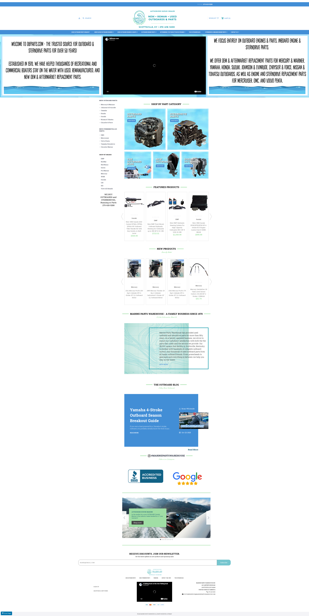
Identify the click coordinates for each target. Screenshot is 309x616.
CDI (102, 183)
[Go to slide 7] (170, 539)
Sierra (103, 168)
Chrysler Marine (107, 147)
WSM (103, 177)
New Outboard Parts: (108, 100)
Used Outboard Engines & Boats (126, 32)
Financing (156, 578)
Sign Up (96, 586)
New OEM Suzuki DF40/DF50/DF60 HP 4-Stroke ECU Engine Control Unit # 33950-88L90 (199, 227)
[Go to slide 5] (167, 539)
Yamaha (104, 110)
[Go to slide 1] (160, 539)
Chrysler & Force (107, 122)
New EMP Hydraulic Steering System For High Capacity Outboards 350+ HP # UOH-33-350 (177, 227)
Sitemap (169, 614)
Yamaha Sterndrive (108, 144)
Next (210, 216)
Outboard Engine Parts (148, 32)
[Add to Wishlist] (140, 199)
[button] (52, 66)
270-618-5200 (207, 4)
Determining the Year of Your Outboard (172, 32)
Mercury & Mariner (108, 105)
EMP (102, 159)
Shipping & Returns (101, 591)
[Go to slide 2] (208, 518)
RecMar (103, 162)
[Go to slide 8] (124, 518)
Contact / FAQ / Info (166, 578)
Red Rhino (104, 165)
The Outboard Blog (194, 32)
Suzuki (103, 116)
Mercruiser (105, 138)
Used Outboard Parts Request (80, 32)
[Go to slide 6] (168, 539)
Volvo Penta (105, 141)
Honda (103, 113)
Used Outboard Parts (131, 578)
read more (193, 449)
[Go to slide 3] (163, 539)
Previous (122, 216)
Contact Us (234, 32)
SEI (102, 186)
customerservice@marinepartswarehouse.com (199, 594)
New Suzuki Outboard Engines (103, 32)
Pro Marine (105, 171)
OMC (102, 135)
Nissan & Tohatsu (107, 120)
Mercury (104, 174)
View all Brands (107, 189)
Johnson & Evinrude (108, 107)
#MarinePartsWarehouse (168, 455)
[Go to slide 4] (165, 539)
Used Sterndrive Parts (144, 578)
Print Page (7, 613)
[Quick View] (140, 195)
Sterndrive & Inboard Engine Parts (215, 32)
